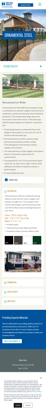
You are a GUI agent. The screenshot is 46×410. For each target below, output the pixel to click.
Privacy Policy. (36, 391)
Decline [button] (27, 405)
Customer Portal (25, 5)
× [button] (41, 377)
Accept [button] (18, 405)
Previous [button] (5, 85)
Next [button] (40, 85)
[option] (23, 86)
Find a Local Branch (11, 341)
